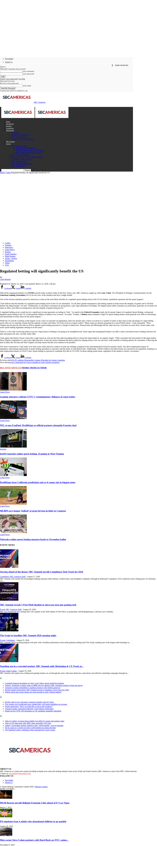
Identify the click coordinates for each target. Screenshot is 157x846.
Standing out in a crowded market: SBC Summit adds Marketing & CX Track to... (42, 666)
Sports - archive (11, 258)
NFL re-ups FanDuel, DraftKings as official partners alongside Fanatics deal (38, 425)
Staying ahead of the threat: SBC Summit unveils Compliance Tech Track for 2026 (41, 571)
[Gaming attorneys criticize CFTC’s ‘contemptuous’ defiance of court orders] (13, 390)
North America (10, 254)
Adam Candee (11, 671)
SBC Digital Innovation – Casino (29, 152)
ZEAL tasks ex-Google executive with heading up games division (30, 728)
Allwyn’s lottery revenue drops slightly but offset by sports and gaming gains (34, 721)
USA (7, 265)
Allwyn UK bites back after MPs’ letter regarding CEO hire (28, 723)
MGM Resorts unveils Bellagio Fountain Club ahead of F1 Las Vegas (34, 803)
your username (28, 71)
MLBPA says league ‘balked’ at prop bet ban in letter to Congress (33, 511)
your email (27, 86)
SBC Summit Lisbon (19, 161)
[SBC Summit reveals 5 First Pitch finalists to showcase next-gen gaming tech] (9, 600)
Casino (8, 173)
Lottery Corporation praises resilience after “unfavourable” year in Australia (34, 725)
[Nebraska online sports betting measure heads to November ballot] (13, 532)
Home (8, 122)
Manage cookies (41, 787)
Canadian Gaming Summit (21, 159)
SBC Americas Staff (18, 577)
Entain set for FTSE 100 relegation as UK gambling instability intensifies (33, 711)
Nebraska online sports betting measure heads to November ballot (33, 539)
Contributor (10, 640)
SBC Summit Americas (20, 155)
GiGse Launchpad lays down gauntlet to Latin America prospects (34, 362)
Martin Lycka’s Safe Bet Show (23, 139)
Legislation (10, 128)
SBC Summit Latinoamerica (22, 164)
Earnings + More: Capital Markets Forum (27, 157)
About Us (9, 62)
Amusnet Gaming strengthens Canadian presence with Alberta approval (32, 688)
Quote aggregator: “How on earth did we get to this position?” (29, 706)
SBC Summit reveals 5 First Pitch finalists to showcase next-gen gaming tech (38, 604)
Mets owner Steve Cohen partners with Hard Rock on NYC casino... (34, 840)
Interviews (9, 247)
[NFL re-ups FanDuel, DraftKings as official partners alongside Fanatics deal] (13, 418)
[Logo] (18, 117)
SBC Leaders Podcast (19, 137)
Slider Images (10, 256)
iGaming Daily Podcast (20, 135)
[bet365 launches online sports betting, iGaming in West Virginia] (13, 447)
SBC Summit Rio (18, 166)
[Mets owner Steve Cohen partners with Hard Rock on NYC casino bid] (6, 835)
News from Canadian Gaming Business (31, 678)
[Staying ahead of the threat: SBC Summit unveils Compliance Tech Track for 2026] (9, 567)
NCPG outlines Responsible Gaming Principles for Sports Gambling (38, 360)
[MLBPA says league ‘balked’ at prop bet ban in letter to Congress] (13, 504)
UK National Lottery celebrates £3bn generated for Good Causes (30, 730)
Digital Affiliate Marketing (26, 148)
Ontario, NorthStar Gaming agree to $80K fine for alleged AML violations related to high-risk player (44, 685)
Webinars (14, 133)
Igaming (9, 126)
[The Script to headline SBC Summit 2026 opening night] (9, 631)
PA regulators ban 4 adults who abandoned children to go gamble (33, 821)
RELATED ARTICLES (11, 368)
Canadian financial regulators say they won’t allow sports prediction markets (34, 683)
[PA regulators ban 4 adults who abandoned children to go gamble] (6, 817)
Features (8, 245)
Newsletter (9, 59)
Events (8, 144)
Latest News (10, 250)
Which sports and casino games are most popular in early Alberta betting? (33, 692)
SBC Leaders (10, 141)
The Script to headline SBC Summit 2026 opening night (28, 635)
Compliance (4, 577)
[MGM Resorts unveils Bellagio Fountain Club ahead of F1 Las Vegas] (6, 798)
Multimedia (10, 130)
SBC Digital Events (18, 146)
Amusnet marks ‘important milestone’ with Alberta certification (29, 709)
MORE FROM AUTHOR (34, 368)
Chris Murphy (5, 279)
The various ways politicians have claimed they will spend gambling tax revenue (36, 704)
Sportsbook (10, 124)
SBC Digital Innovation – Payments (30, 150)
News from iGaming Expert (24, 697)
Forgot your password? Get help (12, 79)
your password (28, 74)
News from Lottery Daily (23, 716)
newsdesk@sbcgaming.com (20, 773)
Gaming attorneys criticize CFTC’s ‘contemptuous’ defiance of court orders (37, 396)
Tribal (7, 263)
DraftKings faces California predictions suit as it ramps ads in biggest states (37, 482)
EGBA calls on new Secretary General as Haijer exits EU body (29, 702)
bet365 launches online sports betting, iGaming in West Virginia (32, 453)
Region (8, 252)
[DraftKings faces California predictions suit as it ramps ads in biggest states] (13, 475)
